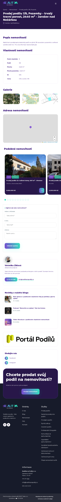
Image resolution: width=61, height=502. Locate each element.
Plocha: (9, 67)
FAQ (23, 421)
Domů (5, 9)
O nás (24, 411)
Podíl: (9, 63)
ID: (8, 75)
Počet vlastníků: (12, 59)
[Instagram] (4, 424)
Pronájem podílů (46, 420)
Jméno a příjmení (10, 211)
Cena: (9, 78)
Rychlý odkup (45, 423)
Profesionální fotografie (48, 430)
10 (28, 200)
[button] (31, 127)
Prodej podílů (45, 411)
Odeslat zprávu (12, 246)
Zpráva (7, 230)
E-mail (6, 220)
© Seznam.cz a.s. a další (52, 142)
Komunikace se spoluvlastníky (46, 435)
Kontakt (24, 424)
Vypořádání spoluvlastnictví (46, 441)
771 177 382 (11, 279)
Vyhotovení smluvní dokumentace (47, 452)
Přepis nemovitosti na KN (49, 460)
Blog (23, 414)
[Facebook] (8, 424)
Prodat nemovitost (30, 391)
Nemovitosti (13, 9)
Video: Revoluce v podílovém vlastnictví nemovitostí (31, 319)
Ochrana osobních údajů (45, 499)
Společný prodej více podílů (48, 415)
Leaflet (44, 142)
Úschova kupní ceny (47, 457)
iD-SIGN (20, 498)
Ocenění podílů (46, 427)
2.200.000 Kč (53, 190)
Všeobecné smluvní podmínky (44, 496)
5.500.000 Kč (11, 190)
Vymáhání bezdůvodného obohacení (49, 446)
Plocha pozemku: (13, 71)
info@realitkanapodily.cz (26, 279)
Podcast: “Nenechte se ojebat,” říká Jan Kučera (29, 308)
